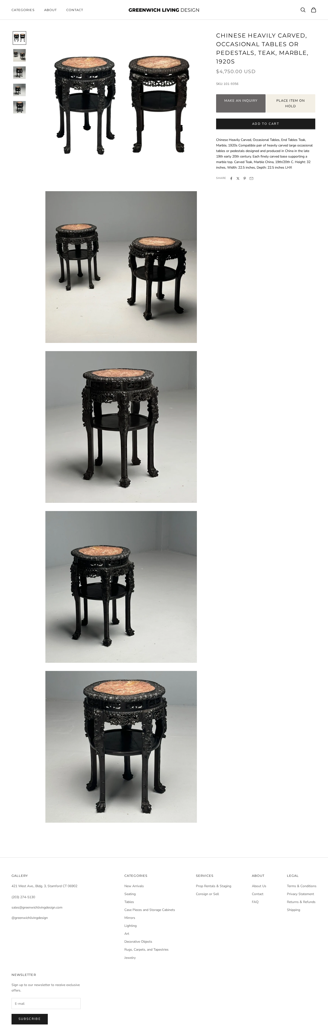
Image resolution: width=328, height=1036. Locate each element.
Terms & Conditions (301, 886)
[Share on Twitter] (238, 178)
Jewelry (130, 957)
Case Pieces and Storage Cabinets (149, 910)
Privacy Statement (300, 894)
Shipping (293, 910)
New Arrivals (134, 886)
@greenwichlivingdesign (30, 918)
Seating (130, 894)
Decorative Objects (138, 941)
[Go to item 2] (19, 55)
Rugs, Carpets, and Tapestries (146, 949)
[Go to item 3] (19, 72)
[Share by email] (251, 178)
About (50, 10)
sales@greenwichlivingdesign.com (37, 907)
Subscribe (29, 1019)
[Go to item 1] (19, 38)
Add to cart (265, 124)
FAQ (255, 902)
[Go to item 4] (19, 90)
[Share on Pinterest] (245, 178)
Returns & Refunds (301, 902)
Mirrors (129, 918)
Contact (74, 10)
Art (126, 933)
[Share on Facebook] (231, 178)
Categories (23, 10)
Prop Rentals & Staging (213, 886)
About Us (259, 886)
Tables (129, 902)
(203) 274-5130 (23, 897)
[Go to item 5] (19, 107)
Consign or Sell (207, 894)
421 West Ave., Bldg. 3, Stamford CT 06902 (44, 886)
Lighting (130, 925)
